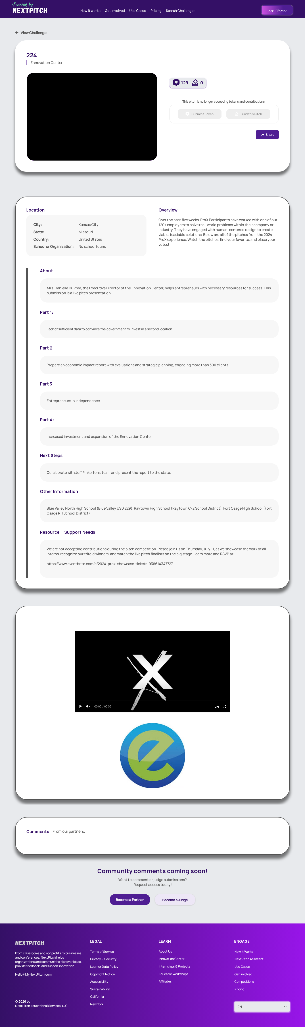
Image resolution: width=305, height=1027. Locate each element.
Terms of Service (102, 951)
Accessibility (99, 981)
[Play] (81, 706)
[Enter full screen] (224, 706)
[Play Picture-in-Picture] (216, 706)
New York (96, 1004)
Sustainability (100, 989)
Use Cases (242, 966)
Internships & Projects (174, 966)
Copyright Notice (102, 974)
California (97, 996)
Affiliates (165, 981)
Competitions (244, 981)
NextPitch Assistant (248, 959)
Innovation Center (171, 959)
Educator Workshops (173, 974)
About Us (165, 951)
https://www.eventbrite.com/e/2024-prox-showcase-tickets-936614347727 (110, 563)
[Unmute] (88, 706)
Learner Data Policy (104, 966)
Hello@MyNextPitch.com (33, 974)
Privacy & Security (103, 959)
